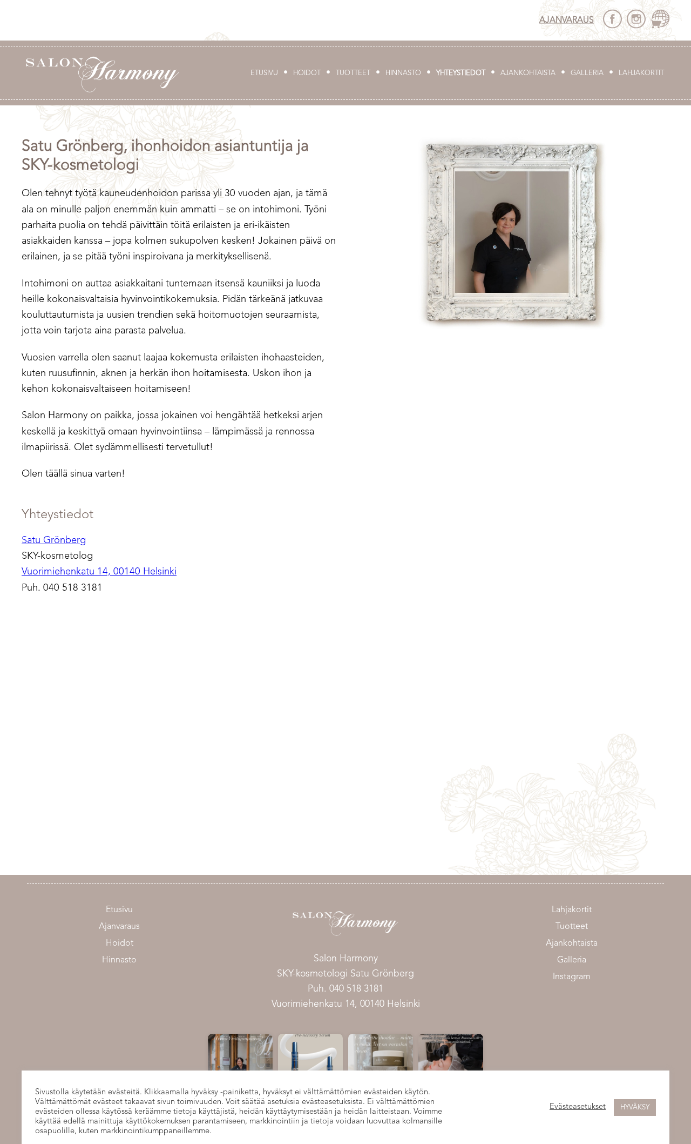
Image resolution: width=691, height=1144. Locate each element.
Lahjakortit (641, 73)
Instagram (572, 977)
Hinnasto (403, 73)
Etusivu (264, 73)
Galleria (587, 73)
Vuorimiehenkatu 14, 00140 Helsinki (99, 572)
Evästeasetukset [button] (578, 1107)
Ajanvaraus (566, 20)
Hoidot (307, 73)
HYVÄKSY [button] (634, 1107)
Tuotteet (353, 73)
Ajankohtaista (527, 73)
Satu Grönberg (54, 540)
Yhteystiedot (460, 73)
